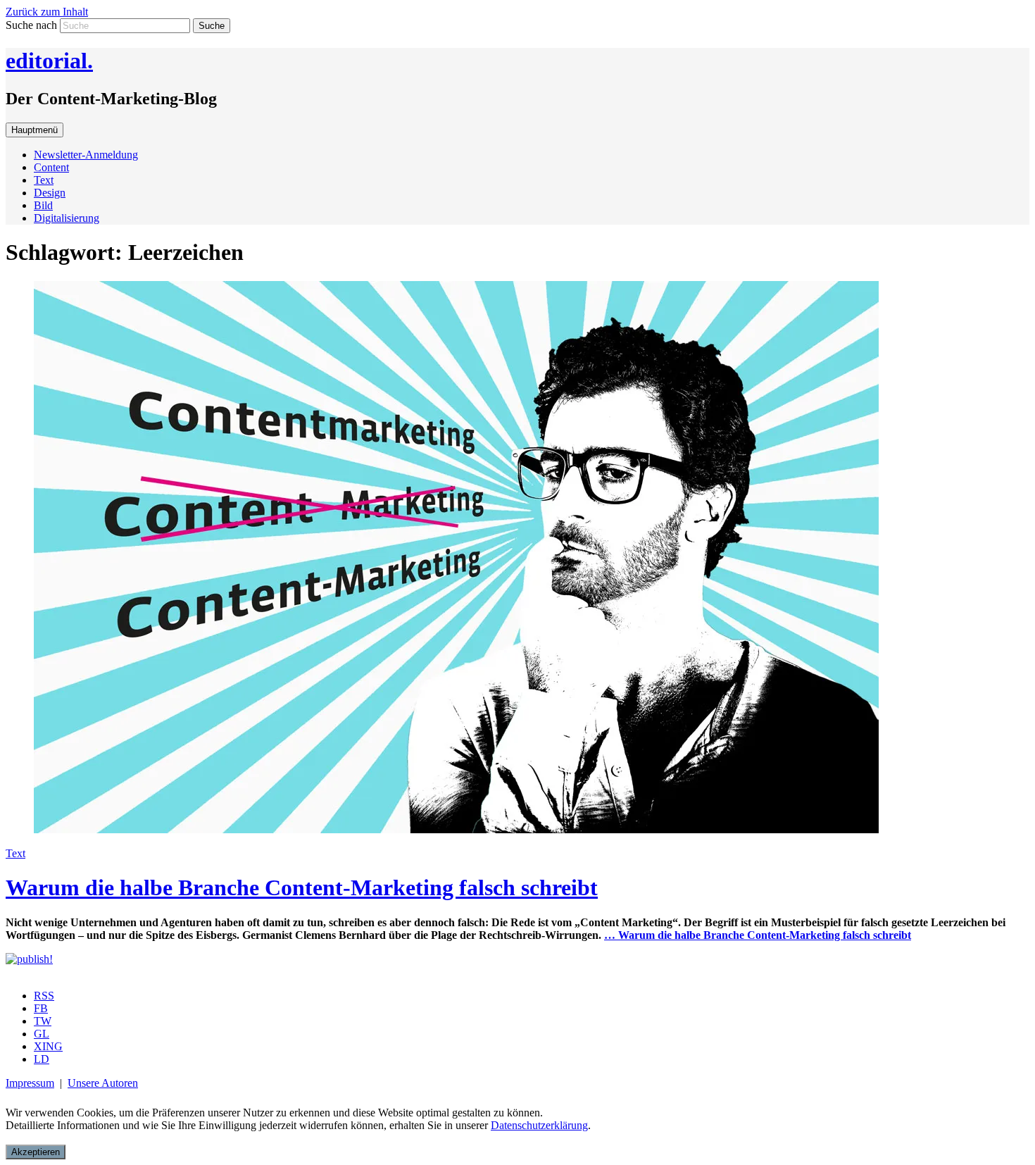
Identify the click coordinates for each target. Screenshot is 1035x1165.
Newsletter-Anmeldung (86, 155)
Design (49, 193)
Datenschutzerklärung (539, 1125)
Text (44, 180)
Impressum (30, 1083)
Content (51, 167)
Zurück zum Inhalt (47, 12)
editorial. (49, 60)
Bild (43, 205)
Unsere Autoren (103, 1083)
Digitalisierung (66, 218)
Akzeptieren (35, 1152)
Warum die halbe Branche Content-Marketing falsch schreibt (302, 887)
